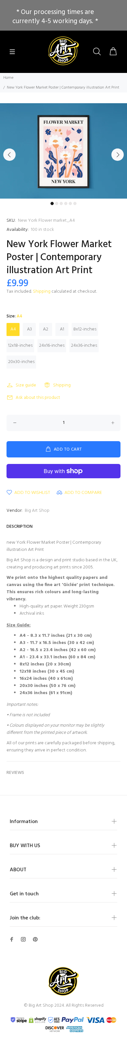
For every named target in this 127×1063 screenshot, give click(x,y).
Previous (9, 154)
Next (117, 154)
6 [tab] (75, 203)
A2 (45, 329)
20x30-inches (21, 362)
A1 (62, 329)
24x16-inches (51, 345)
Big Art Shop (37, 510)
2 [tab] (56, 203)
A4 (13, 329)
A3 (29, 329)
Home (8, 78)
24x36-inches (84, 345)
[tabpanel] (63, 151)
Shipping (41, 291)
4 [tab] (65, 203)
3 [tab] (61, 203)
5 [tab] (70, 203)
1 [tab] (52, 203)
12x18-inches (20, 345)
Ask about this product (38, 397)
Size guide (26, 385)
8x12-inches (84, 329)
